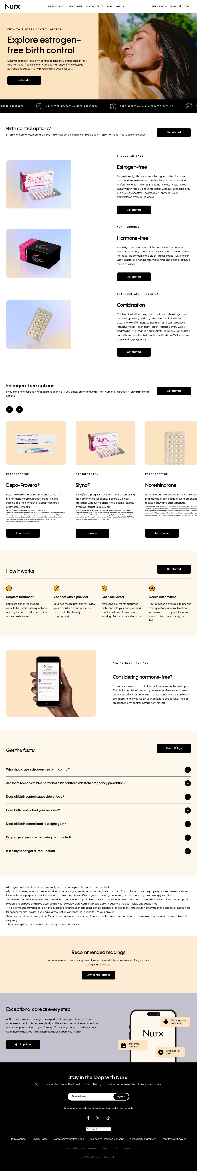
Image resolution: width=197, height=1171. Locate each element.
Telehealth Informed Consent (107, 1139)
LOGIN (186, 6)
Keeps (104, 1148)
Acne (110, 6)
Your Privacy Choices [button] (174, 1139)
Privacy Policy (39, 1139)
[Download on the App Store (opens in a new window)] (23, 1044)
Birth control (57, 6)
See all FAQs (174, 748)
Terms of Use (18, 1139)
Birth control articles (98, 975)
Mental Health (95, 6)
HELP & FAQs (159, 6)
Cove (116, 1148)
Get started (24, 80)
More (119, 6)
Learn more (23, 533)
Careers (127, 1148)
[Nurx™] (12, 6)
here (7, 519)
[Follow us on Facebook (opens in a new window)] (88, 1119)
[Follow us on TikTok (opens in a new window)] (108, 1119)
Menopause (75, 6)
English (93, 1129)
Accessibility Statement (143, 1139)
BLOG (173, 6)
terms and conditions (101, 1108)
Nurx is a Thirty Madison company (81, 1148)
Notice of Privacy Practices (68, 1139)
